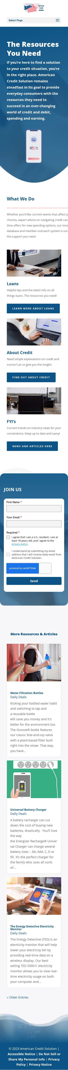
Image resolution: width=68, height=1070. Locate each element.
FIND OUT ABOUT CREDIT (31, 377)
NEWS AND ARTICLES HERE (32, 446)
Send (34, 581)
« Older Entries (17, 997)
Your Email (14, 517)
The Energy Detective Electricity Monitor (32, 927)
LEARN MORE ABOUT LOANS (33, 308)
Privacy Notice (40, 1064)
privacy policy (20, 544)
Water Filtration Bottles (26, 693)
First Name (14, 502)
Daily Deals (18, 697)
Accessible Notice (21, 1054)
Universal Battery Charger (28, 810)
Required (13, 533)
